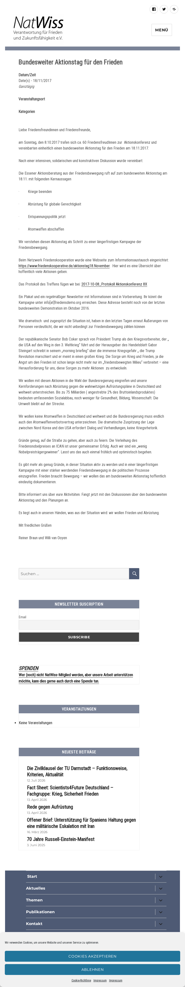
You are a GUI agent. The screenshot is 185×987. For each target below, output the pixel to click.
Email (22, 617)
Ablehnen (92, 969)
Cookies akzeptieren (92, 956)
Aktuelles (35, 888)
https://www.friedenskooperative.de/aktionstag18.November (64, 266)
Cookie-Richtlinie (81, 980)
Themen (34, 900)
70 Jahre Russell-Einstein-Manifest (60, 839)
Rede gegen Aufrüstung (50, 807)
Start (31, 876)
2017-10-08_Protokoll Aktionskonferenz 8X (114, 284)
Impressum (100, 980)
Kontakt (34, 923)
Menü (161, 30)
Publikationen (40, 912)
